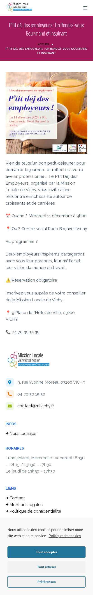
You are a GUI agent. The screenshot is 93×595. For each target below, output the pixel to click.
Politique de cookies (65, 536)
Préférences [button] (46, 582)
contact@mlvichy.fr (35, 405)
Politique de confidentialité (35, 511)
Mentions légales (26, 504)
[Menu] (85, 8)
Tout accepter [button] (46, 552)
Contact (17, 497)
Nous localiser (23, 433)
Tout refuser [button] (46, 567)
